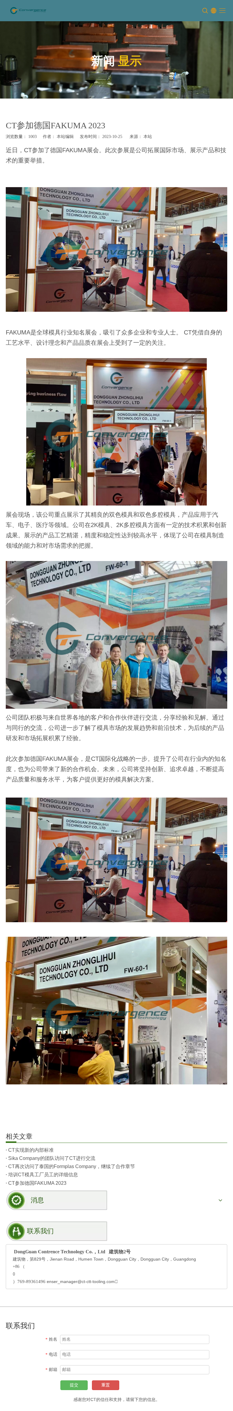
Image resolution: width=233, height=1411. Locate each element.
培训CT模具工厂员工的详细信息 (43, 1174)
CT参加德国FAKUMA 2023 (37, 1183)
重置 (105, 1385)
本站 (148, 136)
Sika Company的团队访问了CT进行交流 (51, 1158)
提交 (74, 1385)
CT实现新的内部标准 (31, 1150)
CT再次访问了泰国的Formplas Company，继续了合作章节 (71, 1166)
